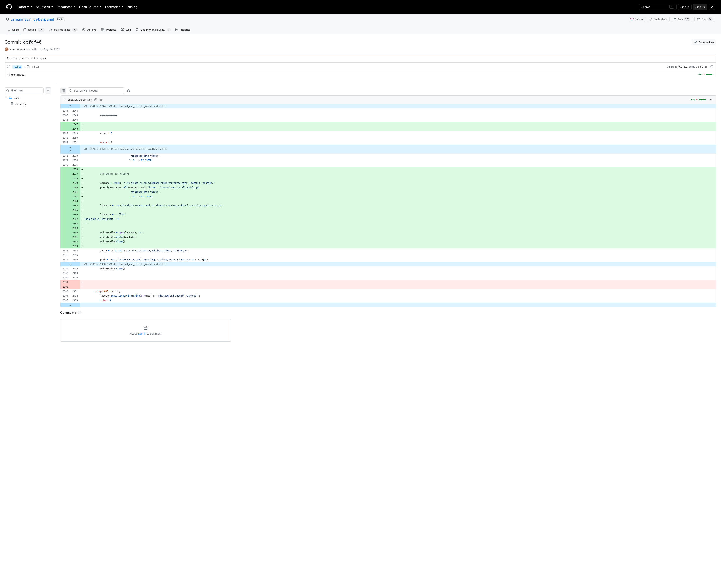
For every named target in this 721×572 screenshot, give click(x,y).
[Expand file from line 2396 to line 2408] (70, 264)
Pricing (132, 7)
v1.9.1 (35, 66)
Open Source (88, 7)
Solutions (43, 7)
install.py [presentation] (20, 103)
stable (17, 66)
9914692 (683, 66)
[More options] (712, 100)
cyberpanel (43, 19)
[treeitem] (28, 101)
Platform (23, 7)
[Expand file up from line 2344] (70, 106)
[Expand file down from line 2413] (70, 305)
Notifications (660, 19)
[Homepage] (9, 7)
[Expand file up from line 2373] (70, 151)
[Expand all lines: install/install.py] (101, 99)
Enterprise (112, 7)
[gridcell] (388, 106)
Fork (683, 19)
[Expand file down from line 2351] (70, 147)
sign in (142, 333)
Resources (64, 7)
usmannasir (21, 19)
